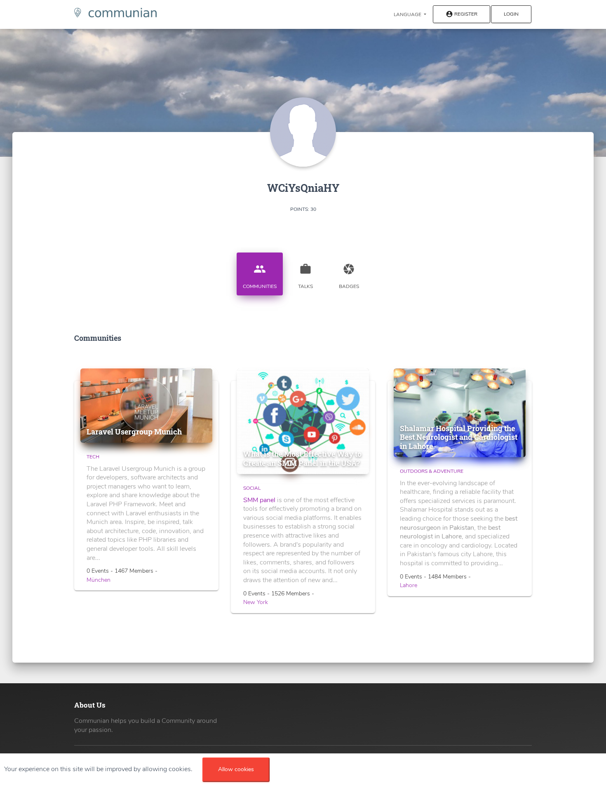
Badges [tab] (349, 276)
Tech (93, 456)
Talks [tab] (305, 276)
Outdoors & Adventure (431, 471)
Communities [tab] (260, 276)
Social (252, 488)
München (98, 580)
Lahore (408, 585)
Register (461, 14)
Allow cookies (236, 769)
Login (511, 14)
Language (408, 14)
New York (255, 602)
